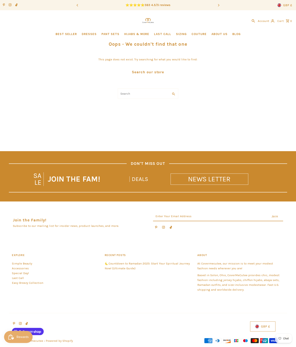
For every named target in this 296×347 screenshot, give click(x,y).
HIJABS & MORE (136, 34)
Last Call (18, 278)
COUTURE (199, 34)
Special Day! (20, 273)
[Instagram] (9, 5)
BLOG (236, 34)
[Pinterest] (3, 5)
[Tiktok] (16, 5)
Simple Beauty (22, 263)
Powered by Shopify (59, 341)
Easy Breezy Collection (27, 283)
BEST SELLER (66, 34)
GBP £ (287, 5)
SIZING (181, 34)
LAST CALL (162, 34)
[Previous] (78, 5)
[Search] (253, 20)
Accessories (20, 268)
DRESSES (89, 34)
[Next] (218, 5)
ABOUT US (219, 34)
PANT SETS (110, 34)
